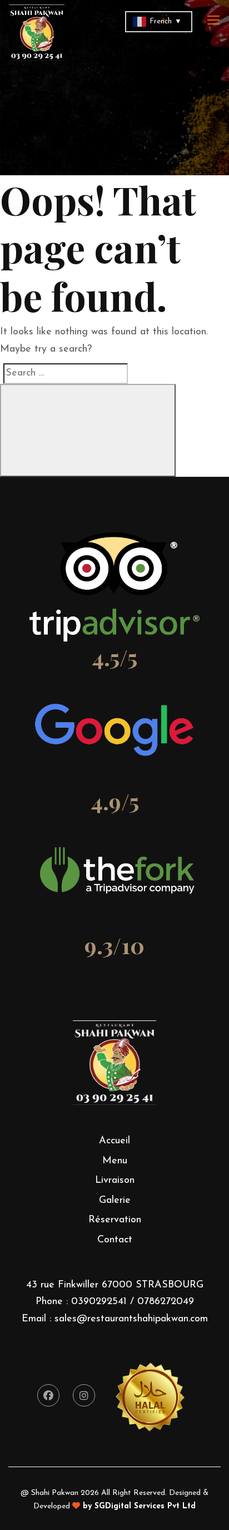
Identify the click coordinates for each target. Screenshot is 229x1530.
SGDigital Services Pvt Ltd (145, 1506)
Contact (114, 1240)
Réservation (114, 1220)
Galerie (115, 1201)
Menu (114, 1161)
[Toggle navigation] (214, 20)
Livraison (115, 1181)
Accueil (114, 1141)
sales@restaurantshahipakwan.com (131, 1319)
